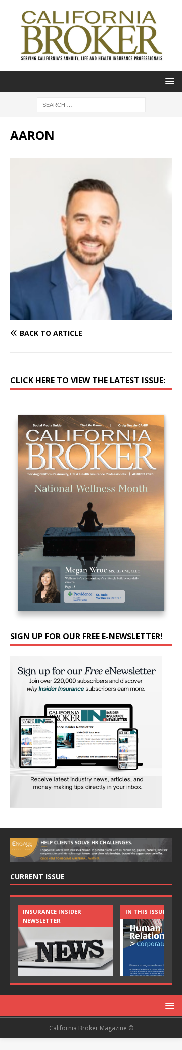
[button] (168, 81)
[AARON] (91, 314)
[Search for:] (91, 104)
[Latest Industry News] (65, 940)
